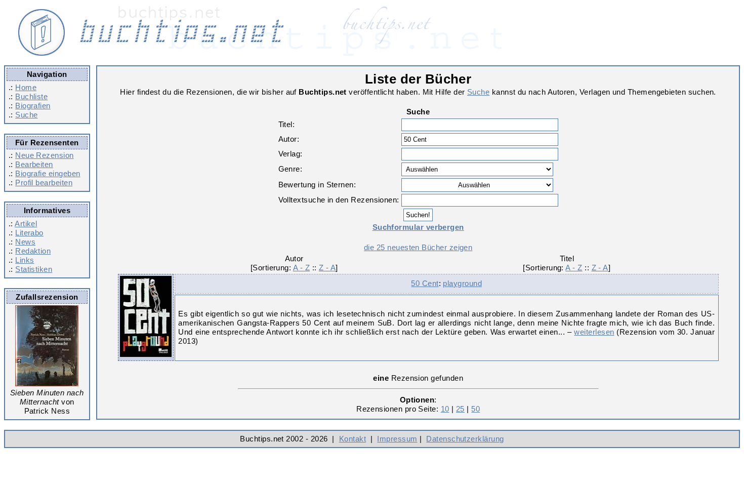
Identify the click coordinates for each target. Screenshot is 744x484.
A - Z (301, 267)
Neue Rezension (44, 155)
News (25, 241)
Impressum (397, 438)
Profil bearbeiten (43, 182)
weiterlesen (594, 332)
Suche (26, 114)
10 (445, 409)
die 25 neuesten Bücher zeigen (418, 247)
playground (462, 283)
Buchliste (31, 96)
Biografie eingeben (47, 173)
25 (460, 409)
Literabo (29, 232)
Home (25, 87)
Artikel (26, 223)
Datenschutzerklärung (465, 438)
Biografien (33, 105)
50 (475, 409)
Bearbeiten (34, 164)
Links (24, 260)
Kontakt (352, 438)
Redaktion (33, 251)
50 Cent (424, 283)
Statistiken (33, 269)
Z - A (327, 267)
